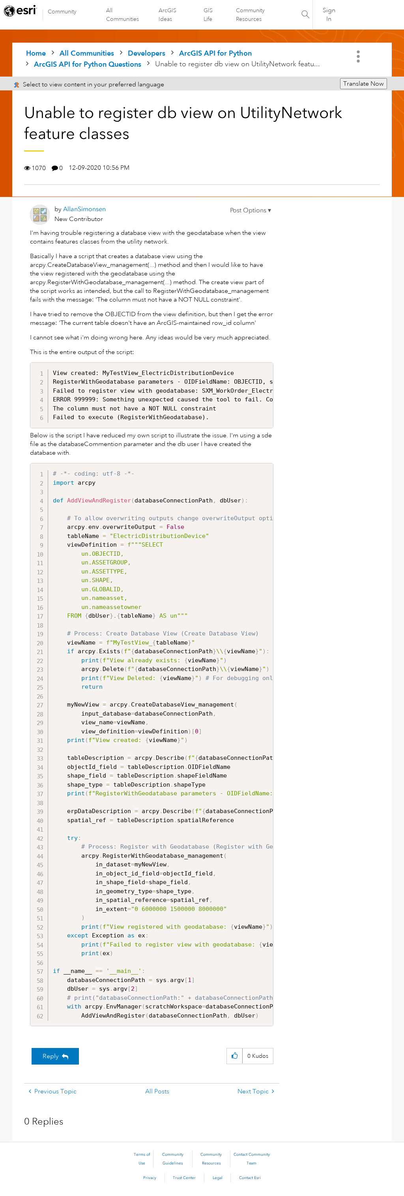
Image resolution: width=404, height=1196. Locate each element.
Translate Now (363, 84)
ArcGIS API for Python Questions (87, 64)
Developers (146, 53)
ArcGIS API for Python (215, 53)
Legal (218, 1177)
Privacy (149, 1177)
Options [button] (359, 56)
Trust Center (184, 1177)
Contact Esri (250, 1177)
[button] (250, 210)
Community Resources (250, 14)
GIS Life (208, 14)
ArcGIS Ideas (167, 14)
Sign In (329, 14)
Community (62, 11)
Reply (51, 1056)
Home (36, 53)
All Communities (122, 14)
